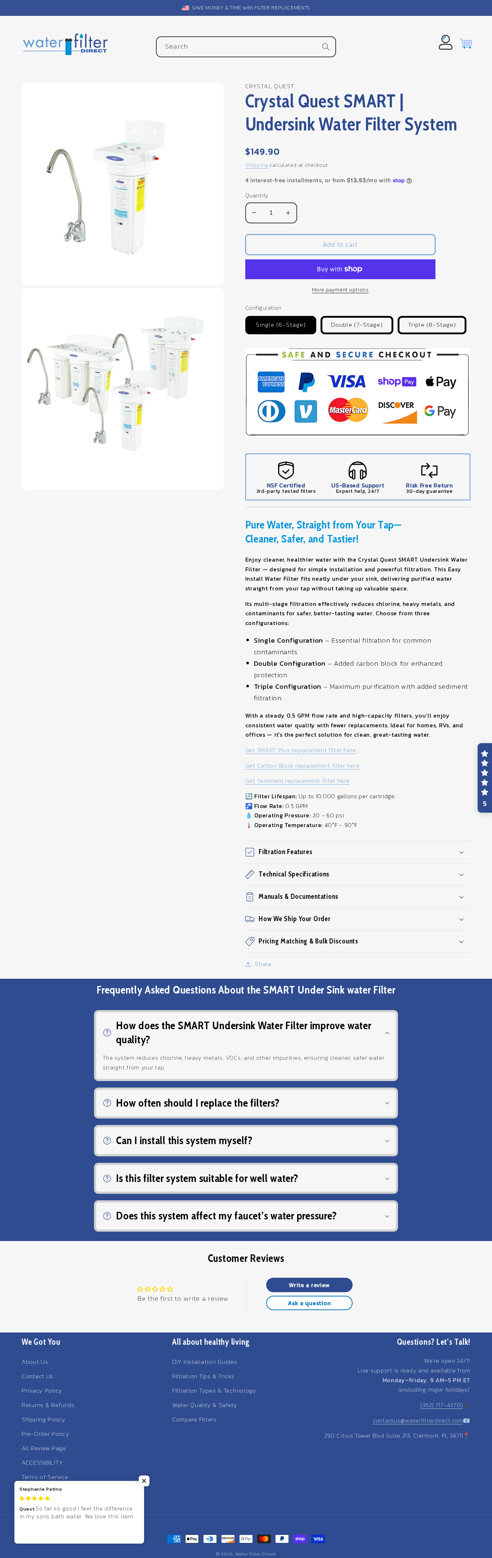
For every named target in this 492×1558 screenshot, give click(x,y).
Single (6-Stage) (281, 324)
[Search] (325, 46)
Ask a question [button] (309, 1303)
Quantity (257, 196)
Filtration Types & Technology (214, 1390)
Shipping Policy (44, 1419)
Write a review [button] (309, 1285)
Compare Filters (194, 1419)
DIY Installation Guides (204, 1361)
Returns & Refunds (48, 1405)
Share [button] (263, 964)
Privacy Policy (42, 1390)
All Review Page (44, 1448)
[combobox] (246, 47)
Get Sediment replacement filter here (297, 780)
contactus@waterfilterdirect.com (418, 1420)
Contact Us (37, 1376)
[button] (357, 852)
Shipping (256, 165)
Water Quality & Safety (204, 1405)
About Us (35, 1361)
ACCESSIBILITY (42, 1462)
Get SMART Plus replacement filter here (300, 750)
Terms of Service (45, 1477)
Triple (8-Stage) (432, 324)
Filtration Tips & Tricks (203, 1376)
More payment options (340, 289)
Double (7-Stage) (357, 324)
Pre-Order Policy (46, 1433)
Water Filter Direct (255, 1554)
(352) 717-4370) (441, 1405)
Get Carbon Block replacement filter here (302, 765)
